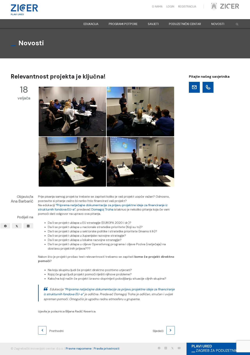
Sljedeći (158, 331)
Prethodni (56, 331)
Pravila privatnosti (106, 348)
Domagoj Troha (102, 209)
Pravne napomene (79, 348)
